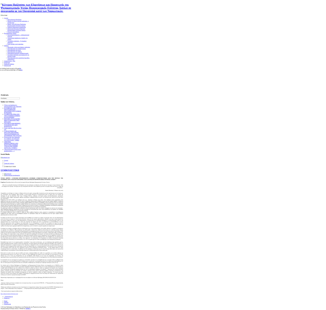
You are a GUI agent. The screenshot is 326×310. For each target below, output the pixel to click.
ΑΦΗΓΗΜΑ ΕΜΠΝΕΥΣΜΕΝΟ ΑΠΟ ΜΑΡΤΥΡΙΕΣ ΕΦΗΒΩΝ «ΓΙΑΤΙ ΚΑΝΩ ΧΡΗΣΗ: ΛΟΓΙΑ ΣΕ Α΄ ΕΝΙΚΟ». (11, 145)
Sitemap (6, 302)
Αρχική (6, 160)
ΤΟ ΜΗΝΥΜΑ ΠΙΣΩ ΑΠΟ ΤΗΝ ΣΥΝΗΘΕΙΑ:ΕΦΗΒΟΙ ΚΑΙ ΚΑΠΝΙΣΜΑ (12, 116)
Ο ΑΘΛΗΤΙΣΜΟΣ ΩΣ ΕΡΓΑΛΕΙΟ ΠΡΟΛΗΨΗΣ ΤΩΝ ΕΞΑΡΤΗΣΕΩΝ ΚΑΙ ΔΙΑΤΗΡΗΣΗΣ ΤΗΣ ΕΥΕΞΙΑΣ (12, 133)
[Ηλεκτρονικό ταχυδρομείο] (12, 175)
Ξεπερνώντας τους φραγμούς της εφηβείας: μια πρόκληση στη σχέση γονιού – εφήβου (12, 138)
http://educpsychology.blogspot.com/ (9, 293)
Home (5, 301)
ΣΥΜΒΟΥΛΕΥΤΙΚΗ (10, 170)
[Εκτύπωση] (7, 174)
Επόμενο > (7, 298)
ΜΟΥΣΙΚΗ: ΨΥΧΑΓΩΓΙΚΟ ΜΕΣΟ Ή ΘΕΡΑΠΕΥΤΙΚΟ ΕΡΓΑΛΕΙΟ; (12, 120)
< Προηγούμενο (8, 296)
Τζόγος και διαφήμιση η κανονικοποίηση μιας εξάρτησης (12, 105)
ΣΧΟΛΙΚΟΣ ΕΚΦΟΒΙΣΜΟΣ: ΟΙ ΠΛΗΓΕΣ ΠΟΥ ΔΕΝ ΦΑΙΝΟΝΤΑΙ (12, 125)
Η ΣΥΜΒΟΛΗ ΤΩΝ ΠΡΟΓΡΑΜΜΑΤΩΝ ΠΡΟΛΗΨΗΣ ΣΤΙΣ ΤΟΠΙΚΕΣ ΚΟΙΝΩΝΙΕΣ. (12, 110)
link (20, 68)
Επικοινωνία (7, 304)
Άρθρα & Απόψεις (9, 163)
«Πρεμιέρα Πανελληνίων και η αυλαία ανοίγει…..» (12, 150)
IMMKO (28, 308)
